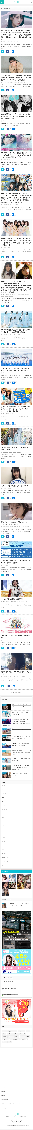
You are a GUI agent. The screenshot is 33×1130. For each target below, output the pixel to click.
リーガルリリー (10, 1033)
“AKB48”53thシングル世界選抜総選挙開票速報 (16, 636)
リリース (8, 159)
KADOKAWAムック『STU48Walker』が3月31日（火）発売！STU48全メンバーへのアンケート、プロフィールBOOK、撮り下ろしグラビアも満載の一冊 (16, 242)
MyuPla (16, 2)
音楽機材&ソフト (5, 857)
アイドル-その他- (6, 82)
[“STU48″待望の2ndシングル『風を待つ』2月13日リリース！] (16, 436)
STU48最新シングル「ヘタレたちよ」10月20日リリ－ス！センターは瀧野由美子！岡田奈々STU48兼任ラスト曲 (16, 116)
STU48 (12, 41)
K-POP (3, 785)
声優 (3, 797)
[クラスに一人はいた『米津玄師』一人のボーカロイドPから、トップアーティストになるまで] (12, 878)
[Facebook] (16, 1121)
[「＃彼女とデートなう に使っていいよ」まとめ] (27, 878)
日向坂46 (27, 294)
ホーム (3, 1087)
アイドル (4, 805)
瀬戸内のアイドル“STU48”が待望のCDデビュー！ (16, 673)
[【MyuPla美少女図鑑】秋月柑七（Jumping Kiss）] (5, 885)
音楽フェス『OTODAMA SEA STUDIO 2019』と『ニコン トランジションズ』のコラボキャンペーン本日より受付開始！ (16, 409)
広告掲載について (5, 1099)
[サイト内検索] (31, 2)
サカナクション (21, 1031)
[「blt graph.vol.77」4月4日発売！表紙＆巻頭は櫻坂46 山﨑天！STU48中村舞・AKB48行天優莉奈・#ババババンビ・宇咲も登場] (16, 64)
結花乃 (22, 1039)
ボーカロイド (4, 789)
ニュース (16, 41)
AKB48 (15, 82)
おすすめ (19, 676)
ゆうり (4, 1033)
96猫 (27, 1039)
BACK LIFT (5, 1031)
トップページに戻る (17, 692)
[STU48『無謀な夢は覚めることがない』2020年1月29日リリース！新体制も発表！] (16, 319)
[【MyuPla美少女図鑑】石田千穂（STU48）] (16, 475)
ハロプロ (4, 813)
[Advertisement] (16, 1066)
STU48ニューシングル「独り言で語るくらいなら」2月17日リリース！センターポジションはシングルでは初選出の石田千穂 (16, 155)
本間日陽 (8, 1039)
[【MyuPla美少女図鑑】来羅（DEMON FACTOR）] (27, 885)
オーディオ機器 (5, 861)
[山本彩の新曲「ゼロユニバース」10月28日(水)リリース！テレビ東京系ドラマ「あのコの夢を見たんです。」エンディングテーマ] (20, 885)
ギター (3, 865)
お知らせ (4, 1108)
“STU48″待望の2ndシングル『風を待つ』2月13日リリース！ (16, 448)
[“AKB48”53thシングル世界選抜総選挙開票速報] (16, 624)
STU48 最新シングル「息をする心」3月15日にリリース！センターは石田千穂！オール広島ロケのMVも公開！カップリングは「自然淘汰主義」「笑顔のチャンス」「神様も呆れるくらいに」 (16, 35)
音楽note (4, 801)
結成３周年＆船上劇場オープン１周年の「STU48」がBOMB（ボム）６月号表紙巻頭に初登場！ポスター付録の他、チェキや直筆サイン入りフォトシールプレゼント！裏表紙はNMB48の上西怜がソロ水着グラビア (16, 198)
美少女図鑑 (8, 488)
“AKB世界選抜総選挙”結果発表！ (12, 599)
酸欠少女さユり (22, 1033)
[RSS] (20, 1121)
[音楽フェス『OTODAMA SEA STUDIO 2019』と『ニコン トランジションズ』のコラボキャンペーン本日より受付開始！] (16, 396)
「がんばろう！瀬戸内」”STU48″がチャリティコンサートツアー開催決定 (16, 562)
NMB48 (7, 204)
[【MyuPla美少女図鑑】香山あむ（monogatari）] (20, 878)
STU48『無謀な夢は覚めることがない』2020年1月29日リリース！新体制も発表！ (16, 331)
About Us (4, 1091)
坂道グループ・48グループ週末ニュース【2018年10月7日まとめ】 (14, 523)
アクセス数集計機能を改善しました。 (10, 981)
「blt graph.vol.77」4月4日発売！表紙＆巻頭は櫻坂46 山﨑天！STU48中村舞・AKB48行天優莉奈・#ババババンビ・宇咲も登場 (16, 78)
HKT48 (11, 294)
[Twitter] (12, 1121)
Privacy (3, 1095)
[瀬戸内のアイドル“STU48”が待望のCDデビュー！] (16, 661)
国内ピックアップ (6, 41)
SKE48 (4, 413)
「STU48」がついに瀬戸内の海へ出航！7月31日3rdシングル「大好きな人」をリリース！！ (16, 369)
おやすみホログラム (12, 1031)
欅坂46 (11, 82)
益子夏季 (4, 1036)
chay (4, 1039)
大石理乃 (22, 1036)
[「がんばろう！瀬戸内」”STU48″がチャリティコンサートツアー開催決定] (16, 549)
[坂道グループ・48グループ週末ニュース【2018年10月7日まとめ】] (16, 511)
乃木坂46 (16, 204)
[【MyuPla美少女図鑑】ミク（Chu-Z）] (5, 892)
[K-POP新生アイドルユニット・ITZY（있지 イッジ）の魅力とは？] (12, 885)
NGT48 (14, 601)
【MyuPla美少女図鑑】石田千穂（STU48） (15, 486)
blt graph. (28, 1036)
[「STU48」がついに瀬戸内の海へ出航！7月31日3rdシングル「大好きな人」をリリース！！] (16, 357)
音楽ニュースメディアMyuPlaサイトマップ (10, 1103)
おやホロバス (10, 1036)
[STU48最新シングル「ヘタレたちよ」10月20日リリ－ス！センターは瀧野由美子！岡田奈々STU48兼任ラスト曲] (16, 103)
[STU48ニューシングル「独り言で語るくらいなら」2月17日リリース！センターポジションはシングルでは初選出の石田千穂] (16, 142)
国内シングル (9, 334)
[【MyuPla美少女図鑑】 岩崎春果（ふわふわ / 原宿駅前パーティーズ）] (5, 878)
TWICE (27, 1031)
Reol (16, 1033)
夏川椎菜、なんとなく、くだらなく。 (10, 994)
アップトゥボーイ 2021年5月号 (9, 988)
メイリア (10, 1041)
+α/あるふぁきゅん (15, 1039)
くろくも (17, 1036)
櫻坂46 (3, 849)
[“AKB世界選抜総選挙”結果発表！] (16, 588)
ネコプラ (4, 1041)
